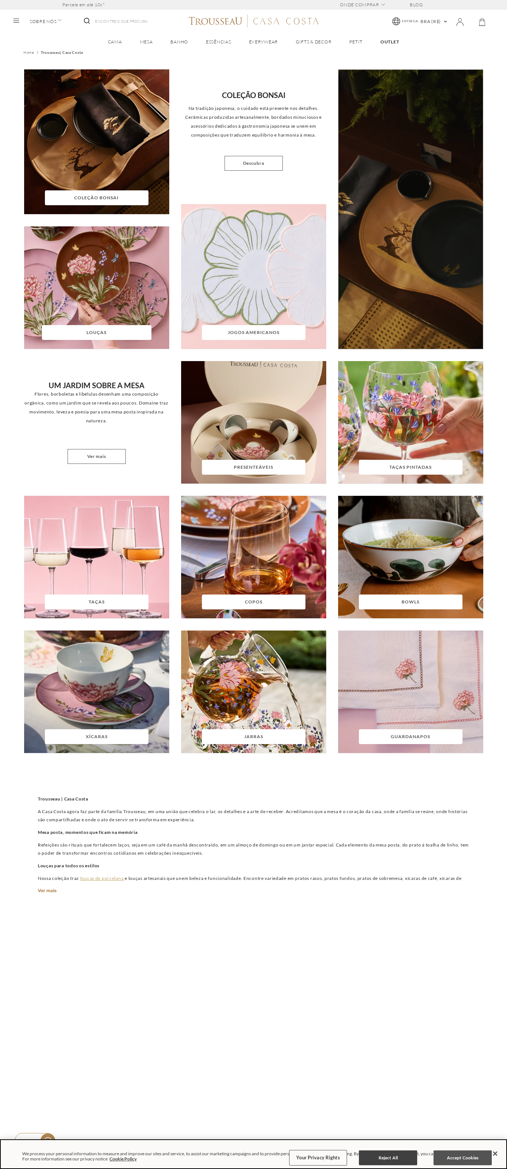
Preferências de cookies (198, 1077)
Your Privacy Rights (318, 1157)
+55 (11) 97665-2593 (438, 1049)
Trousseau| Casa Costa (62, 52)
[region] (253, 1154)
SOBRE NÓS (43, 21)
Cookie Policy (123, 1159)
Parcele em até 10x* (83, 4)
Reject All (388, 1157)
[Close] (495, 1154)
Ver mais (47, 890)
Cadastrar (459, 944)
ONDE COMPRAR (359, 4)
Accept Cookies (463, 1157)
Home (28, 52)
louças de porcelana (102, 878)
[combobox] (115, 21)
